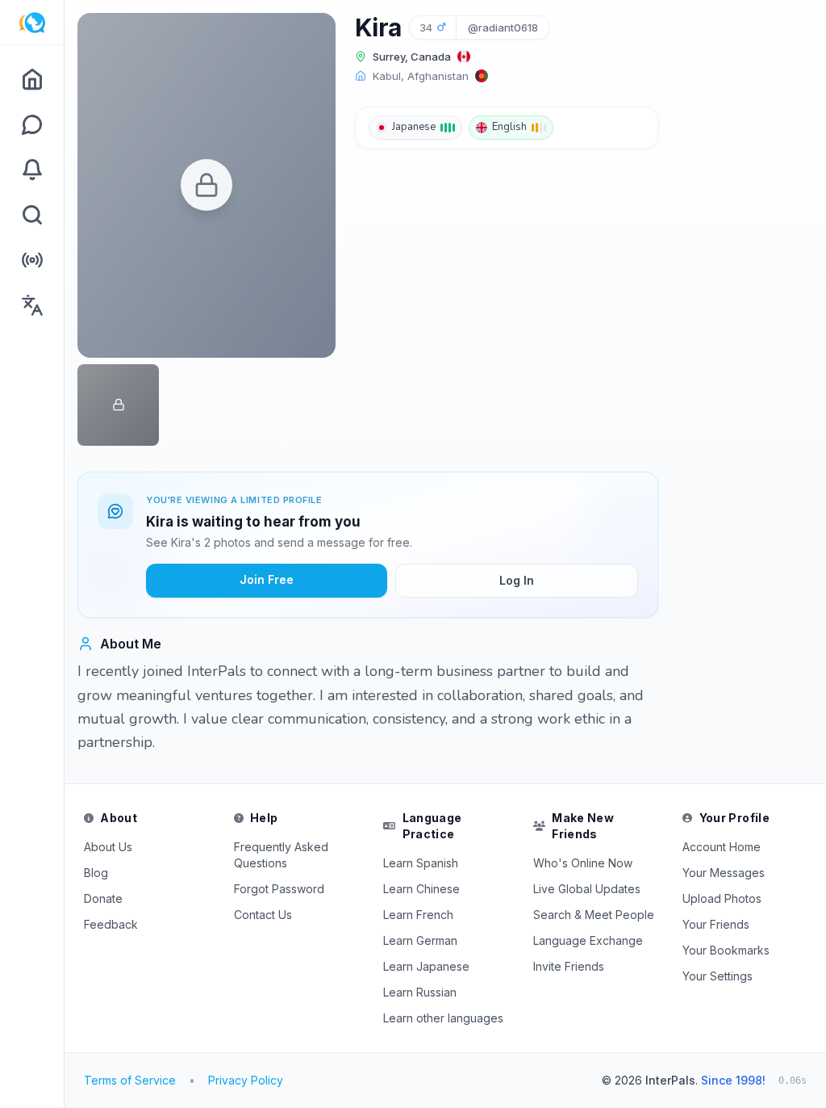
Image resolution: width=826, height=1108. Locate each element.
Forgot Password (279, 889)
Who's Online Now (582, 863)
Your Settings (717, 976)
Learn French (418, 914)
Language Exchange (588, 940)
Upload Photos (721, 898)
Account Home (721, 847)
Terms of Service (130, 1080)
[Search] (32, 215)
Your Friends (715, 924)
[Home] (32, 79)
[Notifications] (32, 170)
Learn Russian (420, 992)
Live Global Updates (586, 889)
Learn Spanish (420, 863)
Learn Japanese (426, 966)
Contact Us (263, 914)
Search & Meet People (593, 914)
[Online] (32, 260)
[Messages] (32, 124)
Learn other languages (443, 1018)
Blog (96, 872)
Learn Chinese (421, 889)
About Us (108, 847)
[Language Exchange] (32, 305)
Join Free (267, 579)
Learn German (420, 940)
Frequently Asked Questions (281, 855)
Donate (103, 898)
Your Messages (723, 872)
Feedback (111, 924)
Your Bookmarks (726, 950)
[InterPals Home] (32, 23)
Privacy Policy (245, 1080)
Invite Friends (568, 966)
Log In (516, 580)
